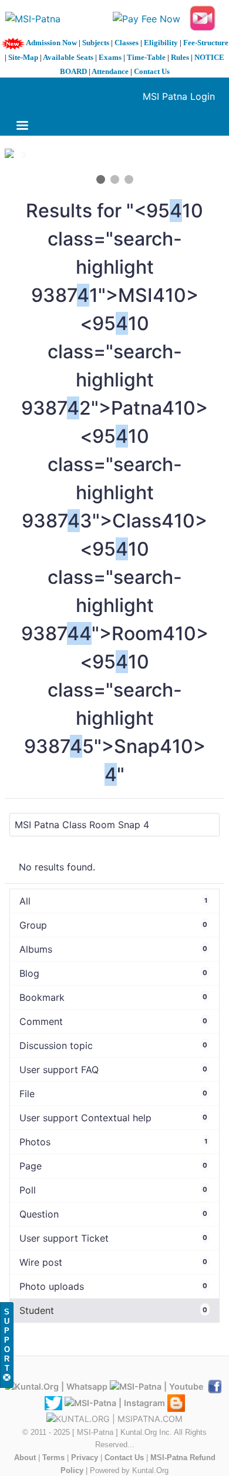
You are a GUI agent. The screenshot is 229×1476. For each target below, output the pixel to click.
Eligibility (161, 42)
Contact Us (152, 71)
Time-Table (146, 57)
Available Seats (68, 57)
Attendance (110, 71)
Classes (126, 42)
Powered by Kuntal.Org (129, 1470)
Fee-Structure (205, 42)
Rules (180, 57)
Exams (110, 57)
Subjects (95, 42)
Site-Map (23, 57)
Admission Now (51, 42)
